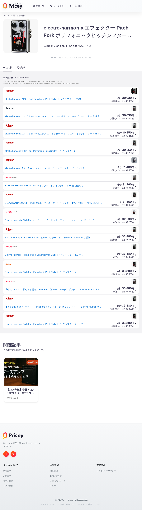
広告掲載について (57, 481)
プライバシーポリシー (106, 471)
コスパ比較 (8, 486)
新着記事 (7, 471)
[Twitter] (13, 454)
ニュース (54, 486)
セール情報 (8, 481)
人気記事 (7, 476)
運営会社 (54, 471)
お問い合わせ (56, 476)
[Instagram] (6, 454)
